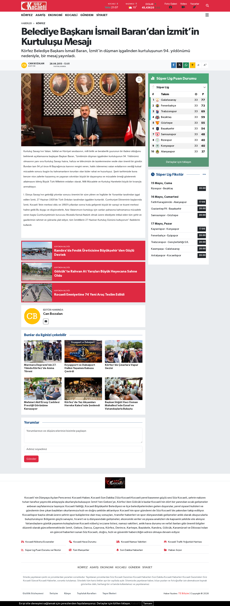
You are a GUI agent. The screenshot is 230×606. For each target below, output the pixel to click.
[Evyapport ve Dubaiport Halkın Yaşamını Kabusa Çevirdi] (83, 351)
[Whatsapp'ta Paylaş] (186, 65)
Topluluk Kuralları (86, 594)
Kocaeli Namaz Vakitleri (133, 542)
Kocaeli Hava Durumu (84, 542)
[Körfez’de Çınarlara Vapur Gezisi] (123, 351)
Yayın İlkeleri (109, 594)
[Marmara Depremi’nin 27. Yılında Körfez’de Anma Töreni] (43, 351)
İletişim (54, 594)
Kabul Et (136, 603)
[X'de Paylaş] (179, 65)
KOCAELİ (71, 15)
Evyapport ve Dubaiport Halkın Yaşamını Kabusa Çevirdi (79, 368)
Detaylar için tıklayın (178, 162)
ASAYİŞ (40, 15)
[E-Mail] (46, 321)
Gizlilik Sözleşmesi (33, 594)
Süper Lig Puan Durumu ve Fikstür (43, 550)
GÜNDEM (86, 15)
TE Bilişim (183, 594)
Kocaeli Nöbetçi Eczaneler (39, 542)
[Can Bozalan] (32, 316)
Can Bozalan (53, 313)
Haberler (26, 23)
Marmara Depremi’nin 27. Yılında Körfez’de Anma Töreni (40, 368)
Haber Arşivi (175, 550)
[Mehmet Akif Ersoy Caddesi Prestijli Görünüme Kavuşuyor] (43, 388)
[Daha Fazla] (192, 65)
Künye (67, 594)
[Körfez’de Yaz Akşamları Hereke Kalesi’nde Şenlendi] (83, 388)
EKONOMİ (55, 15)
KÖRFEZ (27, 15)
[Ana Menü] (207, 15)
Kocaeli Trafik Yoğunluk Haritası (185, 542)
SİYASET (102, 15)
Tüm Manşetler (81, 550)
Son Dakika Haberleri (131, 550)
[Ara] (207, 6)
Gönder (31, 459)
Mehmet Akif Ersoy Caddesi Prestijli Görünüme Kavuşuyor (41, 405)
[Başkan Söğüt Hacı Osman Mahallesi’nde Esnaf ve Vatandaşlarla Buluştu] (123, 388)
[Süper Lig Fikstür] (204, 174)
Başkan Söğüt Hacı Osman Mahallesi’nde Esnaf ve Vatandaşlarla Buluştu (121, 405)
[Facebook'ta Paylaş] (173, 65)
